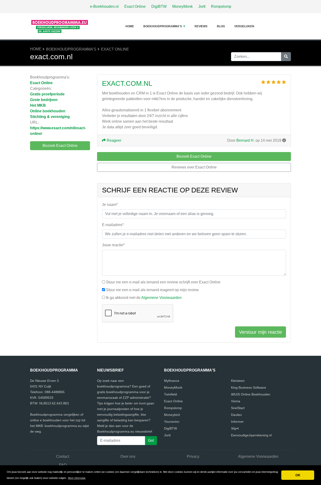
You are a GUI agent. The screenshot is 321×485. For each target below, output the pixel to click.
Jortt (201, 6)
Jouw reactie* (113, 245)
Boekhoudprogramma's (162, 26)
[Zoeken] (286, 56)
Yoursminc (172, 421)
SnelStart (238, 408)
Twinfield (170, 394)
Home (129, 26)
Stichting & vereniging (50, 117)
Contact (62, 456)
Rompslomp (221, 6)
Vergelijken (244, 26)
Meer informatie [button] (77, 478)
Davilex (236, 415)
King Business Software (248, 387)
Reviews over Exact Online (194, 167)
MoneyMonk (182, 6)
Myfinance (171, 381)
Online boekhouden (47, 111)
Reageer (113, 140)
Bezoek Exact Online (60, 146)
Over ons (127, 456)
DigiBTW (159, 6)
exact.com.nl (127, 83)
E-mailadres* (113, 225)
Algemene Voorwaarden (161, 298)
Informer (237, 421)
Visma (235, 401)
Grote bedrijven (44, 100)
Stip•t (235, 428)
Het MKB (38, 105)
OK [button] (297, 475)
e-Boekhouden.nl (104, 6)
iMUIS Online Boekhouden (250, 394)
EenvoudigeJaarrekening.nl (251, 435)
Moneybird (172, 415)
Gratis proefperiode (47, 94)
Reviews (201, 26)
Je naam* (110, 205)
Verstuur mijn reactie (260, 332)
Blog (221, 26)
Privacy (193, 456)
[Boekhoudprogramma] (59, 26)
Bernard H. (245, 140)
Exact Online (135, 6)
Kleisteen (238, 381)
